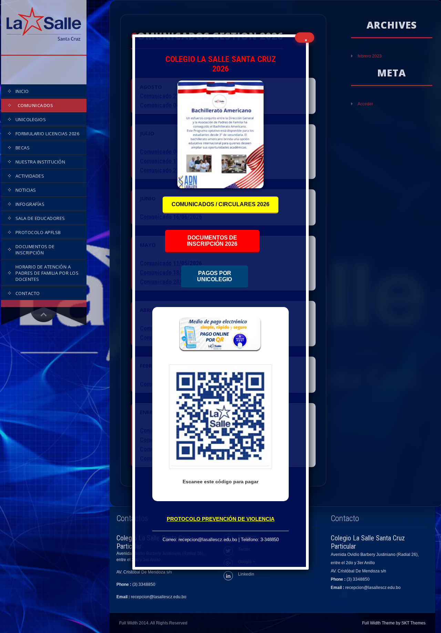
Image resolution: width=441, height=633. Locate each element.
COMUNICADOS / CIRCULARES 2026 (220, 204)
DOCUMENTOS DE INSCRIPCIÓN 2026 (212, 241)
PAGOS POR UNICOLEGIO (214, 276)
